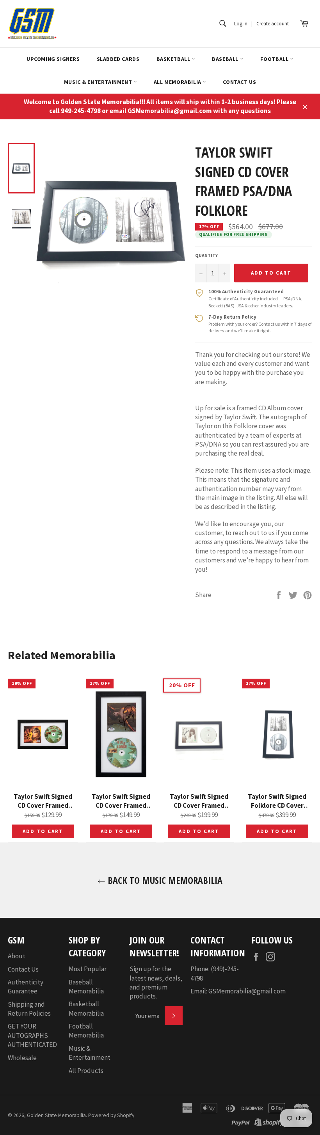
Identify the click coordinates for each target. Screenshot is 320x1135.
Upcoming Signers (53, 58)
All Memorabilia (178, 81)
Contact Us (239, 81)
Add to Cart (43, 831)
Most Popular (88, 969)
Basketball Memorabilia (86, 1008)
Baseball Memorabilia (86, 986)
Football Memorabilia (86, 1030)
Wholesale (22, 1057)
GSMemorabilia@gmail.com (247, 991)
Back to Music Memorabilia (163, 880)
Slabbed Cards (118, 58)
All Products (86, 1070)
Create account (272, 23)
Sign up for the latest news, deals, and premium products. (156, 982)
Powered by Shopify (111, 1115)
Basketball (174, 58)
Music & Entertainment (98, 81)
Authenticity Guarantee (25, 986)
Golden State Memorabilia (56, 1115)
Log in (240, 23)
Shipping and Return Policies (29, 1009)
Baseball (226, 58)
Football (275, 58)
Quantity (206, 255)
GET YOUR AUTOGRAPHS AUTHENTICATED (32, 1035)
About (16, 956)
